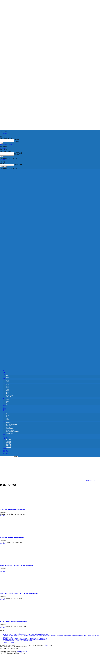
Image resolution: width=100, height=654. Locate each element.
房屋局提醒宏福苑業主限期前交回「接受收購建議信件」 (18, 640)
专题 (4, 421)
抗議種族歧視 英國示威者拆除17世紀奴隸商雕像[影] (17, 565)
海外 (7, 386)
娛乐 (4, 410)
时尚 (7, 418)
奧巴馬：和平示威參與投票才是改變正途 (13, 621)
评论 (4, 407)
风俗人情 (8, 445)
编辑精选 (8, 442)
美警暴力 (8, 427)
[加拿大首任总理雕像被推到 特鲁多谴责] (12, 506)
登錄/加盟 (5, 133)
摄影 (7, 392)
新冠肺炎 (8, 423)
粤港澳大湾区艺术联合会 (12, 431)
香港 (7, 380)
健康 (7, 416)
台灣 (7, 377)
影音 (4, 436)
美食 (7, 414)
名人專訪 (8, 439)
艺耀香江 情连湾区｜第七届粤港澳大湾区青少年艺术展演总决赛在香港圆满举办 (25, 639)
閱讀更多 (2, 515)
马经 (7, 404)
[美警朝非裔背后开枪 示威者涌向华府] (12, 534)
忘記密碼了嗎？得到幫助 (7, 145)
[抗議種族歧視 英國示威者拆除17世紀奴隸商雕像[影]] (12, 562)
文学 (7, 389)
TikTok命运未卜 (10, 433)
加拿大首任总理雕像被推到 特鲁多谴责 (13, 509)
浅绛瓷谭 (8, 396)
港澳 (4, 378)
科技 (4, 405)
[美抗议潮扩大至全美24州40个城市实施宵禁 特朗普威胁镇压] (12, 590)
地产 (7, 402)
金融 (7, 401)
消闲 (7, 419)
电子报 (5, 448)
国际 (4, 372)
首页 (4, 371)
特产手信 (8, 444)
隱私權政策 (3, 148)
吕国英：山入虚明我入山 (10, 642)
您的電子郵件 (18, 153)
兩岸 (4, 374)
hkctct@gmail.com (22, 651)
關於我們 (5, 452)
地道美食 (8, 441)
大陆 (7, 375)
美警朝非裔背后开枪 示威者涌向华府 (12, 537)
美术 (7, 387)
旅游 (7, 415)
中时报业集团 (47, 645)
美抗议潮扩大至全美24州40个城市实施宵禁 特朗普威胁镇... (19, 593)
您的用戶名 (17, 139)
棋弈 (7, 393)
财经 (4, 398)
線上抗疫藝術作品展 (11, 424)
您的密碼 (16, 141)
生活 (4, 412)
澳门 (7, 381)
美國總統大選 (9, 428)
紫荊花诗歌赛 (9, 395)
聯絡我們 (5, 450)
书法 (7, 390)
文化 (4, 383)
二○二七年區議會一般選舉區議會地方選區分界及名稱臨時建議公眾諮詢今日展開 (25, 634)
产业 (7, 399)
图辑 (4, 435)
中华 (7, 384)
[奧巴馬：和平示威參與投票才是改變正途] (8, 618)
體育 (4, 409)
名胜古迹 (8, 447)
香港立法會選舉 (10, 430)
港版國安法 (9, 425)
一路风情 (5, 438)
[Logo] (50, 268)
